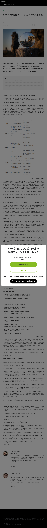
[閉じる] (45, 243)
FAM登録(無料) (23, 264)
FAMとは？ (23, 259)
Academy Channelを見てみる (25, 281)
